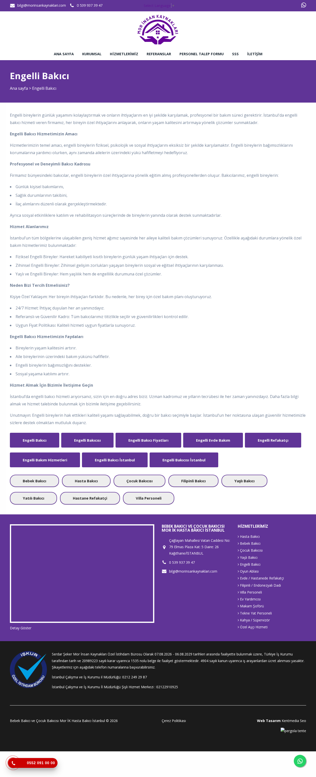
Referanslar (159, 54)
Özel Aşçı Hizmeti (253, 627)
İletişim (254, 54)
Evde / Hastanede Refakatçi (261, 578)
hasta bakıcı (86, 480)
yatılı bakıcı (33, 498)
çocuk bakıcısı (139, 480)
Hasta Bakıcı (249, 536)
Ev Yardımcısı (250, 599)
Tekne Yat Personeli (255, 613)
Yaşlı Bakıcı (248, 557)
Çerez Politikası (174, 720)
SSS (235, 54)
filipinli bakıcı (193, 480)
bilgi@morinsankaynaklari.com (41, 5)
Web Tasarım (269, 720)
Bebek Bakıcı (249, 543)
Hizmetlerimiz (124, 54)
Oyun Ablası (249, 571)
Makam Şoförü (251, 606)
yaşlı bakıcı (244, 480)
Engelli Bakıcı (249, 564)
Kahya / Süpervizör (254, 620)
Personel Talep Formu (201, 54)
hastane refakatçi (90, 498)
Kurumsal (91, 54)
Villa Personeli (250, 592)
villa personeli (148, 498)
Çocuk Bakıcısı (251, 550)
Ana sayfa (64, 54)
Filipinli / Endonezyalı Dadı (260, 585)
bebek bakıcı (34, 480)
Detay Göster (20, 628)
